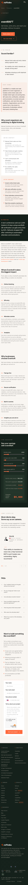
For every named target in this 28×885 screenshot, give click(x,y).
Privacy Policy (11, 881)
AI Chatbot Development (7, 773)
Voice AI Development (6, 775)
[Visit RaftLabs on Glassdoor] (7, 866)
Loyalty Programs (5, 820)
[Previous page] (21, 566)
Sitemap (19, 881)
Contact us (3, 802)
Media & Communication (20, 763)
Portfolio (3, 788)
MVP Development (5, 759)
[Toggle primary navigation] (25, 2)
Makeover (17, 800)
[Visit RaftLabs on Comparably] (11, 866)
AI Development (5, 770)
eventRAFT (17, 793)
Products (9, 8)
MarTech (17, 755)
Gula (16, 790)
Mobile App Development (7, 757)
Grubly (16, 788)
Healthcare (17, 758)
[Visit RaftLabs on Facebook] (2, 866)
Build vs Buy (4, 827)
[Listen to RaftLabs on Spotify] (11, 862)
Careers (3, 790)
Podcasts (3, 815)
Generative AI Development (4, 765)
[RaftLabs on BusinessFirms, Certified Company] (15, 866)
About (2, 786)
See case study (7, 38)
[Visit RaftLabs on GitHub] (19, 862)
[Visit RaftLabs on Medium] (23, 862)
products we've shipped (7, 259)
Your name (9, 683)
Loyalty (16, 753)
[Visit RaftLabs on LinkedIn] (2, 862)
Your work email (10, 690)
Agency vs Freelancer (6, 824)
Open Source (4, 810)
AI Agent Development (6, 768)
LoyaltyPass (17, 797)
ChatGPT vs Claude (5, 831)
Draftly (16, 802)
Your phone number (11, 697)
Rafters (3, 797)
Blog (2, 813)
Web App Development (6, 755)
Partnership (4, 800)
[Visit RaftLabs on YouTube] (7, 862)
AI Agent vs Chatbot (6, 829)
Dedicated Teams (5, 777)
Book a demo (6, 34)
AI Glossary (3, 822)
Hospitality (17, 751)
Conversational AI (19, 760)
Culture (3, 793)
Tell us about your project (13, 704)
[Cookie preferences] (2, 874)
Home (3, 8)
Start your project (13, 732)
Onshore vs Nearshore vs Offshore (6, 837)
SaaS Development (5, 762)
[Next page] (25, 566)
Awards (3, 795)
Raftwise (17, 786)
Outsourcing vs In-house (7, 834)
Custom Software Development (5, 752)
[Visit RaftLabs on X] (15, 862)
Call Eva (17, 795)
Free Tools (3, 817)
